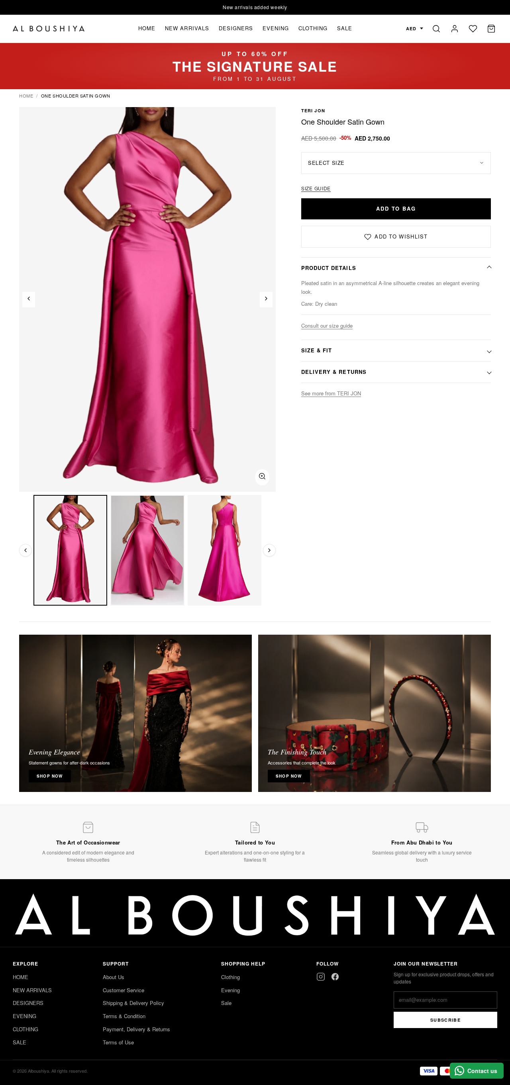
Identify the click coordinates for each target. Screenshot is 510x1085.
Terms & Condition (124, 1016)
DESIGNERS (236, 28)
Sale (226, 1003)
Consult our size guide (327, 325)
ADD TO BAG (396, 208)
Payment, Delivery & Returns (136, 1029)
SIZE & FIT (316, 350)
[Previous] (28, 299)
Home (26, 95)
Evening (230, 990)
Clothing (230, 977)
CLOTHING (312, 28)
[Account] (455, 29)
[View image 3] (224, 550)
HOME (146, 28)
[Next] (266, 299)
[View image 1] (70, 550)
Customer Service (123, 990)
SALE (344, 28)
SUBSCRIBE (445, 1020)
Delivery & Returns (334, 371)
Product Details (328, 268)
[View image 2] (147, 550)
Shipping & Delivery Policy (133, 1003)
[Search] (436, 29)
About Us (113, 977)
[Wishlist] (473, 29)
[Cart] (491, 29)
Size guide (316, 188)
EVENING (276, 28)
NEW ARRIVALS (187, 28)
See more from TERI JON (331, 393)
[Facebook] (335, 976)
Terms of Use (118, 1042)
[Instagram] (320, 976)
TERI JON (313, 110)
